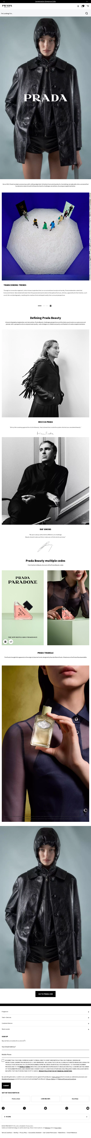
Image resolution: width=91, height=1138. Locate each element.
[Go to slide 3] (47, 306)
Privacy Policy (58, 1128)
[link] (83, 6)
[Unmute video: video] (11, 641)
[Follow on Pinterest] (45, 1108)
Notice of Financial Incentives (67, 1079)
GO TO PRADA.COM (45, 994)
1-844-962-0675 (45, 1099)
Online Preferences (72, 1133)
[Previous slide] (4, 1)
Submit (6, 1086)
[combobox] (43, 14)
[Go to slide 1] (39, 306)
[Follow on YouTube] (87, 1108)
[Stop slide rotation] (50, 306)
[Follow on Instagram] (66, 1108)
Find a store (16, 1099)
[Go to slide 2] (44, 306)
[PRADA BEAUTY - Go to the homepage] (7, 6)
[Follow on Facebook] (3, 1108)
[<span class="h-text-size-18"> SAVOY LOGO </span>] (45, 744)
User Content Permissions (50, 1133)
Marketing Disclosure (8, 1079)
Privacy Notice (50, 1079)
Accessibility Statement (35, 1133)
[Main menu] (87, 6)
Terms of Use (56, 1077)
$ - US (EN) (7, 1117)
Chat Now (75, 1099)
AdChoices (47, 1128)
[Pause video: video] (5, 641)
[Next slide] (87, 1)
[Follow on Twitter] (24, 1108)
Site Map (16, 1133)
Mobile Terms (61, 1133)
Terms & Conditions (7, 1133)
